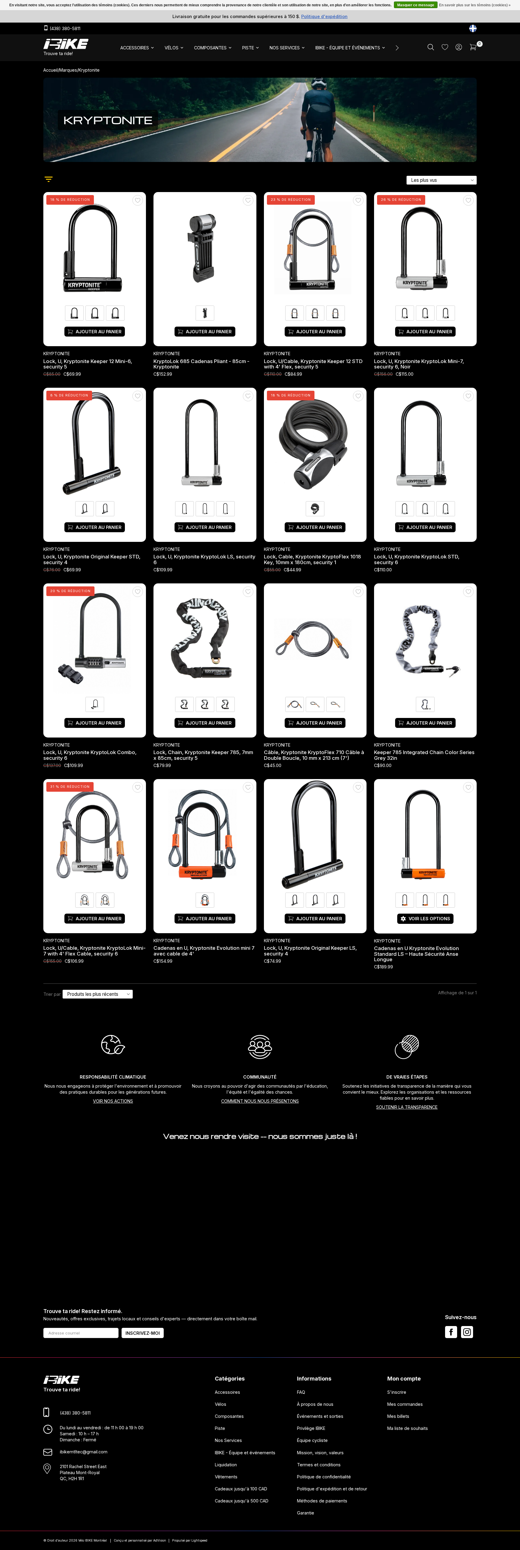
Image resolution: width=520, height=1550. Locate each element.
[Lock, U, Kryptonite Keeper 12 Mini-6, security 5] (94, 248)
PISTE (248, 47)
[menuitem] (137, 48)
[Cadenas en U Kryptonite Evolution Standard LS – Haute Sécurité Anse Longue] (425, 835)
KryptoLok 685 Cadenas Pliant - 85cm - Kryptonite (201, 364)
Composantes (229, 1416)
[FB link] (451, 1332)
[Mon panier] (473, 48)
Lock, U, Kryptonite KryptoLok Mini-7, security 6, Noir (419, 364)
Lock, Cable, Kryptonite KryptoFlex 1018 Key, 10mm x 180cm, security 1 (312, 560)
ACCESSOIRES (134, 47)
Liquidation (226, 1464)
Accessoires (227, 1392)
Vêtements (226, 1476)
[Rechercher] (431, 48)
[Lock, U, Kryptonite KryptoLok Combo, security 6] (94, 639)
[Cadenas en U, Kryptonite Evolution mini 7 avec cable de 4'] (204, 835)
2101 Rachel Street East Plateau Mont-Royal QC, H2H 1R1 (83, 1472)
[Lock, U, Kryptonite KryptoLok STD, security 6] (425, 444)
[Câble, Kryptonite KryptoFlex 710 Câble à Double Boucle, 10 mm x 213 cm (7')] (315, 639)
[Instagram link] (467, 1332)
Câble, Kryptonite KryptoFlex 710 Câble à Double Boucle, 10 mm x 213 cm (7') (314, 755)
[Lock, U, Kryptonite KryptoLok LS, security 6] (204, 444)
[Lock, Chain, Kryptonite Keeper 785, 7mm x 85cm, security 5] (204, 639)
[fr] (473, 28)
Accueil (50, 70)
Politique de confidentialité (324, 1476)
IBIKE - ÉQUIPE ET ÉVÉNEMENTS (347, 47)
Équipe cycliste (312, 1440)
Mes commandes (405, 1404)
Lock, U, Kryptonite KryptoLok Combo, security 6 (90, 755)
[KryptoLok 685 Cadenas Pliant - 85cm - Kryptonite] (204, 248)
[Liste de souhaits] (445, 48)
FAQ (301, 1392)
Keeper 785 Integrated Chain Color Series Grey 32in (424, 755)
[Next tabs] (396, 48)
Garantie (305, 1513)
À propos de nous (315, 1404)
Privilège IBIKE (311, 1428)
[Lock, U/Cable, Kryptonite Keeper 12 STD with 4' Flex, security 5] (315, 248)
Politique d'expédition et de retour (332, 1488)
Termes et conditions (319, 1464)
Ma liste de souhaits (407, 1428)
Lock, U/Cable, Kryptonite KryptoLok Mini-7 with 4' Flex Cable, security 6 (94, 951)
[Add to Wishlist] (137, 200)
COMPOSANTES (210, 47)
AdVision (159, 1540)
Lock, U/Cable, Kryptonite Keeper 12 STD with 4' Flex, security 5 (313, 364)
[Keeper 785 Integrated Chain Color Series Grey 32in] (425, 639)
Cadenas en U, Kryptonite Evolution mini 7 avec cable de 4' (204, 951)
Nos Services (228, 1440)
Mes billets (398, 1416)
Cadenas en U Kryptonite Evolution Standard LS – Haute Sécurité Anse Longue (416, 953)
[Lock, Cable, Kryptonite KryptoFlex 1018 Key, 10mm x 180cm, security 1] (315, 444)
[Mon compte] (459, 48)
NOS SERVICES (285, 47)
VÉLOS (171, 47)
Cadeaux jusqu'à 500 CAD (241, 1501)
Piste (220, 1428)
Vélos (220, 1404)
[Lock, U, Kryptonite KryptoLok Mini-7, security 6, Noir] (425, 248)
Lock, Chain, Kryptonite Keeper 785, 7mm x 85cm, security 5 (203, 755)
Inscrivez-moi (142, 1333)
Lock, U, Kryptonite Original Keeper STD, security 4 (92, 560)
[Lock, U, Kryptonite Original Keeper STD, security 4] (94, 444)
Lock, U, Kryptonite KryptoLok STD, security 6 (417, 560)
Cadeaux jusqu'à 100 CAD (241, 1488)
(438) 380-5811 (64, 28)
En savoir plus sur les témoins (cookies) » (475, 5)
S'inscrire (396, 1392)
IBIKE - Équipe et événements (245, 1452)
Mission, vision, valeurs (320, 1452)
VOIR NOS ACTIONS (113, 1101)
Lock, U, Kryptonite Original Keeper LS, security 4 (310, 951)
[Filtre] (48, 180)
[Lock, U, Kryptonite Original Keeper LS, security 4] (315, 835)
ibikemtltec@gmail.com (83, 1452)
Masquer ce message (415, 5)
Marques (68, 70)
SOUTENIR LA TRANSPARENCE (407, 1107)
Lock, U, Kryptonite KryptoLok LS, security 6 (204, 560)
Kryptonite (56, 353)
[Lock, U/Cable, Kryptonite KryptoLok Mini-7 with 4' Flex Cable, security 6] (94, 835)
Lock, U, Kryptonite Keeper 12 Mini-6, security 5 (87, 364)
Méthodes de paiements (322, 1501)
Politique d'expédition (324, 16)
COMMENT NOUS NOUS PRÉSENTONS (260, 1101)
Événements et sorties (320, 1416)
